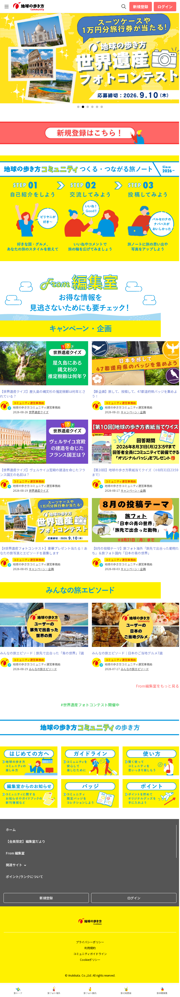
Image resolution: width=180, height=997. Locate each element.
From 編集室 (15, 853)
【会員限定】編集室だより (25, 841)
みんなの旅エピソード (43, 669)
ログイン (165, 6)
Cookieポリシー (90, 960)
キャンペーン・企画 (133, 412)
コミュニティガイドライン (90, 954)
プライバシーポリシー (90, 942)
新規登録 (140, 6)
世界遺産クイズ (39, 412)
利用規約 (90, 948)
